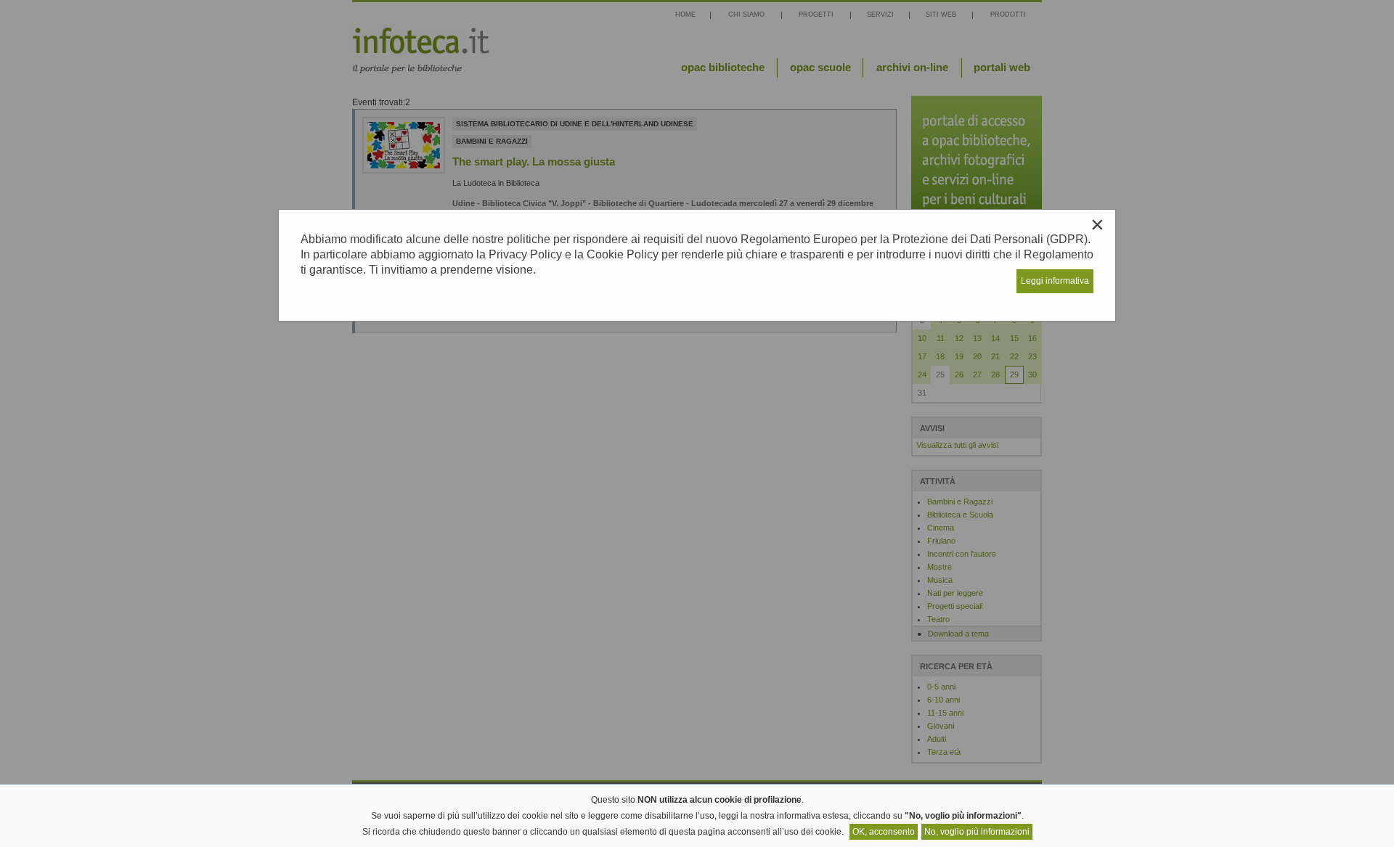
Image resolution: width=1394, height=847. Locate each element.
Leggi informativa (1055, 281)
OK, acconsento (883, 832)
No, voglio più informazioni (977, 832)
